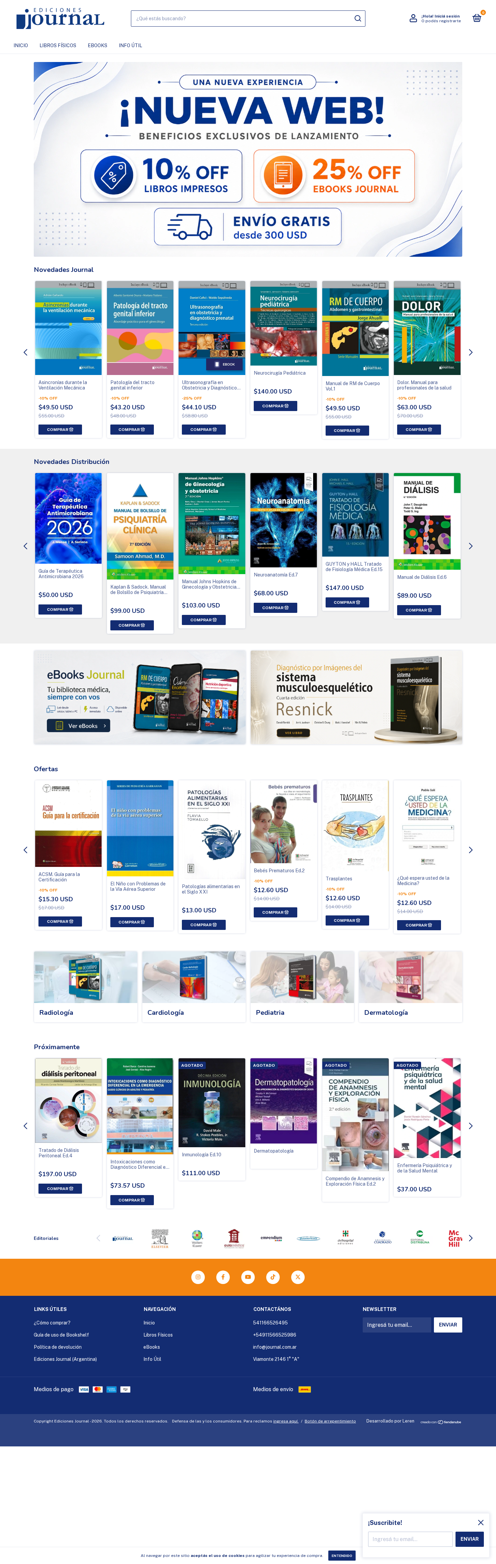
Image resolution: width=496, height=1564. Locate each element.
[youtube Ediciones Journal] (248, 1277)
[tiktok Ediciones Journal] (273, 1277)
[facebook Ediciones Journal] (223, 1277)
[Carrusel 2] (356, 697)
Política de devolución (58, 1347)
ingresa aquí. (286, 1421)
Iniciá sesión (447, 16)
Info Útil (130, 45)
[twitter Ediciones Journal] (298, 1277)
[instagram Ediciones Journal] (198, 1277)
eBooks (97, 45)
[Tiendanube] (441, 1422)
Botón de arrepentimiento (330, 1421)
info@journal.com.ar (275, 1347)
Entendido (342, 1556)
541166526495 (270, 1322)
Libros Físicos (57, 45)
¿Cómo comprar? (52, 1322)
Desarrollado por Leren (390, 1421)
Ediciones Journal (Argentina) (65, 1359)
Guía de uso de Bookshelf (61, 1335)
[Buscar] (357, 18)
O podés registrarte (441, 21)
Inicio (20, 45)
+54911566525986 (274, 1335)
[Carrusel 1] (140, 697)
